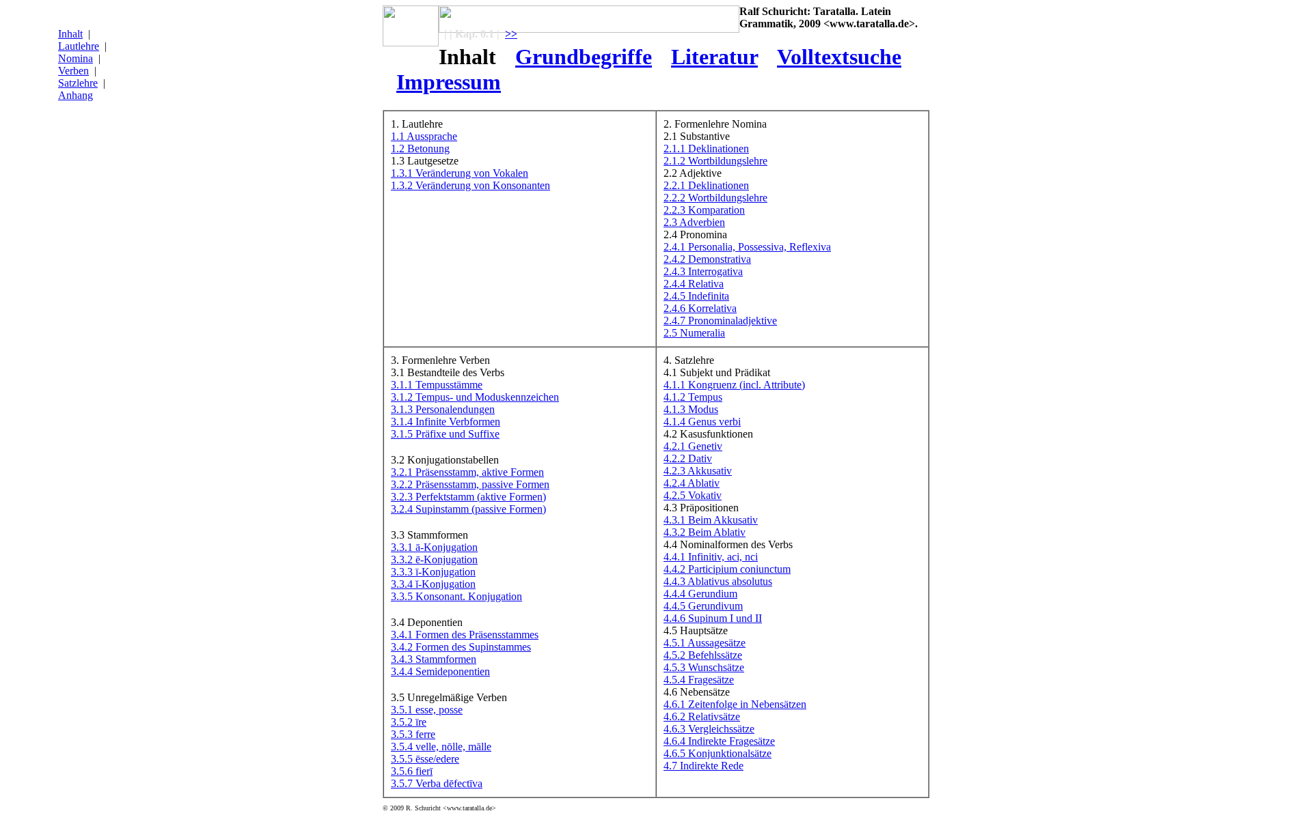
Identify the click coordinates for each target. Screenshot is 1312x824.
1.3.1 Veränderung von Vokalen (459, 173)
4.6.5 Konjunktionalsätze (717, 753)
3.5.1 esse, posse (427, 709)
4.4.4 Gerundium (700, 593)
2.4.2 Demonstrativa (707, 259)
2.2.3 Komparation (704, 210)
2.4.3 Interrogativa (703, 271)
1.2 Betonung (420, 148)
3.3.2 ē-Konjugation (434, 559)
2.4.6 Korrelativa (700, 308)
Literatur (714, 56)
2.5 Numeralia (694, 333)
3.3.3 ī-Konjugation (433, 572)
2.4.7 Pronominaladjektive (720, 320)
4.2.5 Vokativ (693, 495)
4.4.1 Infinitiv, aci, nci (711, 557)
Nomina (75, 58)
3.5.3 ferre (413, 734)
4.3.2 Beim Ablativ (705, 532)
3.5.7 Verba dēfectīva (436, 783)
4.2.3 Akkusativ (698, 471)
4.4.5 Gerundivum (703, 606)
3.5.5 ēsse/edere (425, 759)
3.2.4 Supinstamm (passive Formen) (468, 509)
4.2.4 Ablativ (692, 483)
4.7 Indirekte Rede (703, 765)
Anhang (75, 95)
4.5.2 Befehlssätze (703, 655)
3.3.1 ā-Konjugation (434, 547)
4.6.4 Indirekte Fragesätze (719, 741)
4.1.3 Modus (691, 409)
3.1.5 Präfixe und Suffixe (445, 434)
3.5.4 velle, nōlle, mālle (441, 746)
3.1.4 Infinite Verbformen (445, 421)
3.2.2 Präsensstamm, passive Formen (470, 484)
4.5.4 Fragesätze (699, 679)
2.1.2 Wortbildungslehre (715, 161)
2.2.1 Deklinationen (706, 185)
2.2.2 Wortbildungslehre (715, 197)
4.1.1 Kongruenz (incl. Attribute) (734, 384)
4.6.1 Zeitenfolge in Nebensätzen (735, 704)
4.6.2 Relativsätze (702, 716)
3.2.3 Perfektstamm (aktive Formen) (468, 496)
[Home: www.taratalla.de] (411, 25)
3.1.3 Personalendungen (443, 409)
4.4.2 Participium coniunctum (727, 569)
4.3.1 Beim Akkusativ (711, 520)
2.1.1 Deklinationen (706, 148)
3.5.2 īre (408, 722)
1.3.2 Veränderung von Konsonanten (470, 185)
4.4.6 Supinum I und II (713, 618)
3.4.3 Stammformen (433, 659)
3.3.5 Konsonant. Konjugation (456, 596)
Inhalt (70, 34)
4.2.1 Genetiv (693, 446)
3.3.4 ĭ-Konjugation (433, 584)
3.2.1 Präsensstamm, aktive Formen (467, 472)
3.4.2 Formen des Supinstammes (461, 647)
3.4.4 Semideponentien (440, 671)
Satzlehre (78, 83)
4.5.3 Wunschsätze (704, 667)
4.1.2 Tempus (693, 397)
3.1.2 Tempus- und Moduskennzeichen (475, 397)
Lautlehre (78, 46)
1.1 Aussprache (424, 136)
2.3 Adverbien (694, 222)
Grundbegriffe (583, 56)
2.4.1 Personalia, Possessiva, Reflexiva (747, 247)
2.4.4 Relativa (694, 283)
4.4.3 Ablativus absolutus (718, 581)
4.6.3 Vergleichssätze (709, 729)
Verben (73, 70)
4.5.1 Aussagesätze (705, 643)
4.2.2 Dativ (688, 458)
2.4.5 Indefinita (696, 296)
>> (511, 34)
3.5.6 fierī (412, 771)
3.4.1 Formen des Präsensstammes (464, 634)
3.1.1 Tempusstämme (436, 384)
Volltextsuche (839, 56)
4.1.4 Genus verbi (702, 421)
